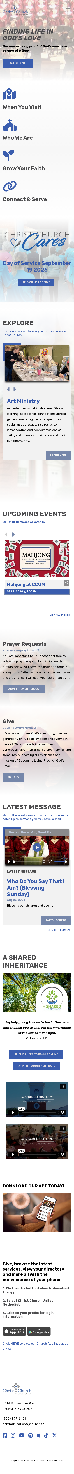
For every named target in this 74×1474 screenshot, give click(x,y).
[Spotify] (30, 1435)
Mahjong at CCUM (26, 584)
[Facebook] (5, 1435)
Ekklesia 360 (37, 1464)
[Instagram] (13, 1435)
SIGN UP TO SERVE (38, 282)
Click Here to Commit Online (38, 1054)
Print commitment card (38, 1066)
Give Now (13, 777)
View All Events (60, 615)
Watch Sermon (56, 920)
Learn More (58, 482)
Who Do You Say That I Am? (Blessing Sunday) (36, 888)
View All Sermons (59, 930)
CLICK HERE (11, 522)
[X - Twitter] (54, 1435)
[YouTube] (22, 1435)
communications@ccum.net (23, 1424)
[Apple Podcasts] (38, 1435)
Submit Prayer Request (24, 689)
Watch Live (18, 63)
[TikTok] (46, 1435)
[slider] (27, 861)
